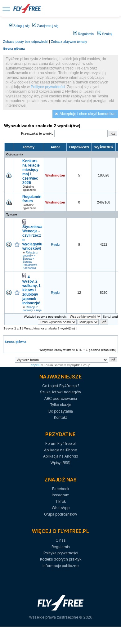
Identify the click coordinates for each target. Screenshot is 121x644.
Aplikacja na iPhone (60, 450)
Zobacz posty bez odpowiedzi (25, 41)
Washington (55, 175)
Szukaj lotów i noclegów (60, 392)
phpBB (36, 365)
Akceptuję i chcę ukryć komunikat (87, 114)
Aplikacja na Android (60, 456)
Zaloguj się (20, 26)
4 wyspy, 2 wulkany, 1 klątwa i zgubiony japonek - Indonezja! (31, 290)
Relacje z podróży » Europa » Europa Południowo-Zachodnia (30, 260)
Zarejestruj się (47, 26)
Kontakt (60, 417)
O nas (60, 540)
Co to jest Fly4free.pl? (60, 385)
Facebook (60, 488)
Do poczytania (60, 411)
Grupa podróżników (60, 514)
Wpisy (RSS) (60, 462)
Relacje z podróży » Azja (32, 309)
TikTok (61, 501)
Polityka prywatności (60, 553)
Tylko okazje (60, 404)
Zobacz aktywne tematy (69, 41)
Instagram (60, 495)
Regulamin (85, 34)
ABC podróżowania (60, 398)
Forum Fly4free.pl (60, 443)
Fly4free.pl (27, 8)
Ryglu (55, 244)
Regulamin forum (31, 199)
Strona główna (14, 48)
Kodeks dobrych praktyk (60, 559)
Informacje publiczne (60, 565)
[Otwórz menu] (6, 8)
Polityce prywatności (48, 87)
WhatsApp (60, 507)
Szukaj (106, 34)
